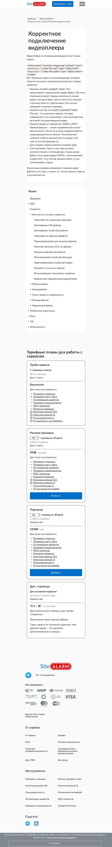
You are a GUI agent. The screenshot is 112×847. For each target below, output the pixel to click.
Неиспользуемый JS (44, 415)
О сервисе (30, 735)
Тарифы (61, 735)
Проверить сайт (63, 4)
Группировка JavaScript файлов (51, 230)
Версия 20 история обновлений (35, 715)
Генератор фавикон (43, 409)
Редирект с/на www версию (49, 268)
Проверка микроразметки (47, 403)
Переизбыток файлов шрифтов (51, 236)
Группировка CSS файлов (47, 225)
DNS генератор (41, 406)
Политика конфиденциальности (36, 750)
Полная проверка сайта (70, 779)
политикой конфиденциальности (61, 838)
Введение (35, 198)
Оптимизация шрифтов (46, 400)
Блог (27, 742)
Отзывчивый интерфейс (46, 489)
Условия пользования (69, 742)
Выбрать (56, 496)
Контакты (63, 760)
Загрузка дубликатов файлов (49, 252)
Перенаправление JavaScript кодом (53, 263)
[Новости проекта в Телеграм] (28, 823)
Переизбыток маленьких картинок (53, 220)
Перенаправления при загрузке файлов (55, 241)
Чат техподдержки (45, 675)
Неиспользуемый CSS (45, 412)
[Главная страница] (36, 4)
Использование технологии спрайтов (54, 273)
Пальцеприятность (43, 418)
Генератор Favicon (67, 806)
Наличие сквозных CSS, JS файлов (52, 247)
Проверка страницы (44, 394)
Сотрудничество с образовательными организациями (67, 751)
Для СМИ (30, 760)
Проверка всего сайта (45, 397)
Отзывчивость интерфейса (47, 421)
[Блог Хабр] (37, 823)
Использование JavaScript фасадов (53, 257)
